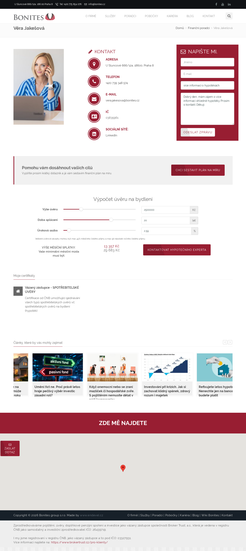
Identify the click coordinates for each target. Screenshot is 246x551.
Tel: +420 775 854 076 (70, 4)
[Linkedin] (229, 4)
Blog (190, 16)
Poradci (130, 16)
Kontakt (209, 16)
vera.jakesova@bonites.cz (122, 100)
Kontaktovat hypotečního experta (177, 249)
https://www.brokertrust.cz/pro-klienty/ (79, 542)
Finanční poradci (199, 28)
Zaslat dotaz (10, 450)
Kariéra (172, 16)
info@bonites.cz (96, 4)
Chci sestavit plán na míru (198, 170)
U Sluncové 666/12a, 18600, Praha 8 (130, 65)
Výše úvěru (50, 209)
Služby (110, 16)
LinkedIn (111, 135)
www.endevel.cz (91, 515)
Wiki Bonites (210, 515)
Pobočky (151, 16)
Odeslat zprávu (197, 132)
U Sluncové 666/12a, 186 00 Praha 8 (33, 4)
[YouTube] (222, 4)
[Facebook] (216, 4)
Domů (180, 28)
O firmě (91, 16)
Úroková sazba (47, 230)
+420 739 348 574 (117, 83)
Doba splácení (48, 220)
